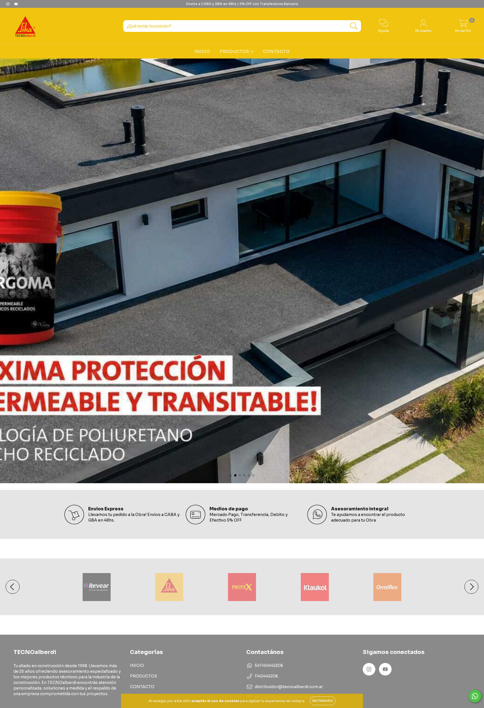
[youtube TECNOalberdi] (16, 3)
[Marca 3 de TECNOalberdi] (242, 586)
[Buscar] (353, 26)
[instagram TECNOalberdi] (8, 3)
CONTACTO (276, 51)
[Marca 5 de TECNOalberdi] (387, 586)
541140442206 (269, 665)
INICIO (202, 51)
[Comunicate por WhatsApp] (475, 696)
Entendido (322, 701)
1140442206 (266, 676)
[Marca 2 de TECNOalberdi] (169, 586)
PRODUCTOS (235, 51)
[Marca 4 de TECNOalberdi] (315, 586)
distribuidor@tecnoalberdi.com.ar (289, 686)
